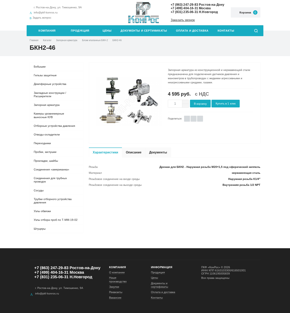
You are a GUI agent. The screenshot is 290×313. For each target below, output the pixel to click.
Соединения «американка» (51, 169)
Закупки (114, 286)
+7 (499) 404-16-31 (184, 8)
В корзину (200, 103)
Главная (34, 40)
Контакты (226, 30)
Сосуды (39, 190)
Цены (107, 30)
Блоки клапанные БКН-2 (95, 40)
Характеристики (105, 152)
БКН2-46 (117, 40)
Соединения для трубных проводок (50, 180)
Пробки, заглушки (45, 151)
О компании (117, 272)
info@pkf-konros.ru (46, 12)
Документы (158, 152)
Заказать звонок (183, 20)
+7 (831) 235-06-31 (184, 12)
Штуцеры (40, 228)
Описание (133, 152)
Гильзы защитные (45, 75)
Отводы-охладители (47, 134)
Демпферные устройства (50, 84)
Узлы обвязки (42, 211)
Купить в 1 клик (226, 103)
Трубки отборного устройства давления (53, 200)
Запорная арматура (66, 40)
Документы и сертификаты (144, 30)
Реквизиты (115, 292)
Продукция (80, 30)
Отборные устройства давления (54, 125)
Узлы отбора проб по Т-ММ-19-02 (56, 219)
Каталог (47, 40)
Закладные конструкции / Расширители (50, 94)
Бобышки (40, 66)
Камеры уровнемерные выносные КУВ (49, 115)
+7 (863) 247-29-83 (184, 4)
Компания (47, 30)
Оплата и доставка (192, 30)
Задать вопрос (42, 17)
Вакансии (115, 297)
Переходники (42, 143)
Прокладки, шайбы (46, 160)
